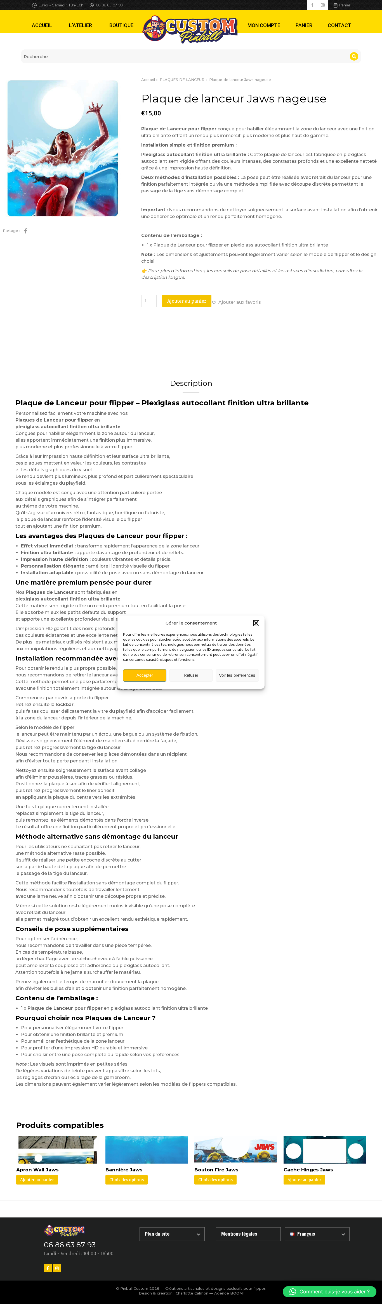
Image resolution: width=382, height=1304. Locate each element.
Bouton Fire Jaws (216, 1170)
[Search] (354, 56)
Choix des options (126, 1179)
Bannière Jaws (124, 1170)
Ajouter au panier (186, 301)
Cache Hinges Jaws (308, 1170)
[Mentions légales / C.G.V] (248, 1234)
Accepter (144, 675)
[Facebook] (48, 1268)
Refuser (191, 675)
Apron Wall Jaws (37, 1170)
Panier (344, 5)
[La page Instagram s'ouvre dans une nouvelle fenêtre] (322, 5)
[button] (256, 623)
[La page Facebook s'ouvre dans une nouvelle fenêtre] (312, 5)
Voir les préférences (237, 675)
